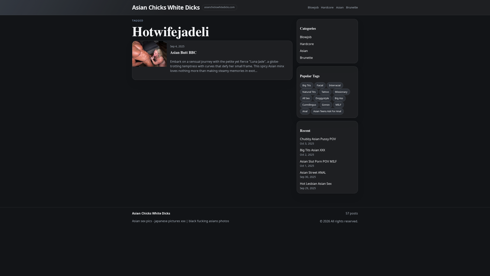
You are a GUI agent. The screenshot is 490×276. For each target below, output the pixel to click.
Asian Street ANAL (313, 172)
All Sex (306, 98)
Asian (340, 7)
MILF (338, 104)
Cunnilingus (309, 104)
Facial (320, 85)
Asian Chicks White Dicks (166, 7)
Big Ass (339, 98)
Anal (304, 111)
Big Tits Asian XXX (312, 150)
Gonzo (326, 104)
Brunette (352, 7)
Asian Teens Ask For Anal (327, 111)
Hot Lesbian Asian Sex (316, 184)
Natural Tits (309, 92)
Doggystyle (322, 98)
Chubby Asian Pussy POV (318, 139)
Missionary (341, 92)
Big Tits (306, 85)
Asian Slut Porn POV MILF (318, 161)
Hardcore (327, 7)
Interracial (335, 85)
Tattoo (325, 92)
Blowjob (313, 7)
